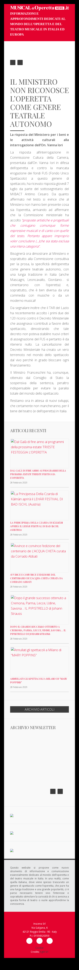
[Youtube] (39, 941)
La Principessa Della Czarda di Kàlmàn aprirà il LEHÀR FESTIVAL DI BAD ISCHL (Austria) (36, 526)
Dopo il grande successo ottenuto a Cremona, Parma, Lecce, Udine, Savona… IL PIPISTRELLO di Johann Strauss (38, 630)
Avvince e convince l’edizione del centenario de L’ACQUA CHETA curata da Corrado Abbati (36, 578)
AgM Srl (44, 952)
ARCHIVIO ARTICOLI (39, 709)
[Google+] (50, 941)
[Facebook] (29, 941)
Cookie (39, 948)
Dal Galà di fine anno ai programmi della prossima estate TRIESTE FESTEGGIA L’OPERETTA (38, 474)
